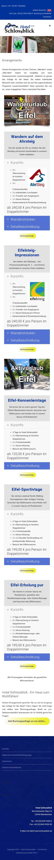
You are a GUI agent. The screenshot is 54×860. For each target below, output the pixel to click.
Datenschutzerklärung (11, 767)
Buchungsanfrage (27, 236)
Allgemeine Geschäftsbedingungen (17, 755)
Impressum (7, 761)
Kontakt (5, 749)
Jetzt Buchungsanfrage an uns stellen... (27, 721)
